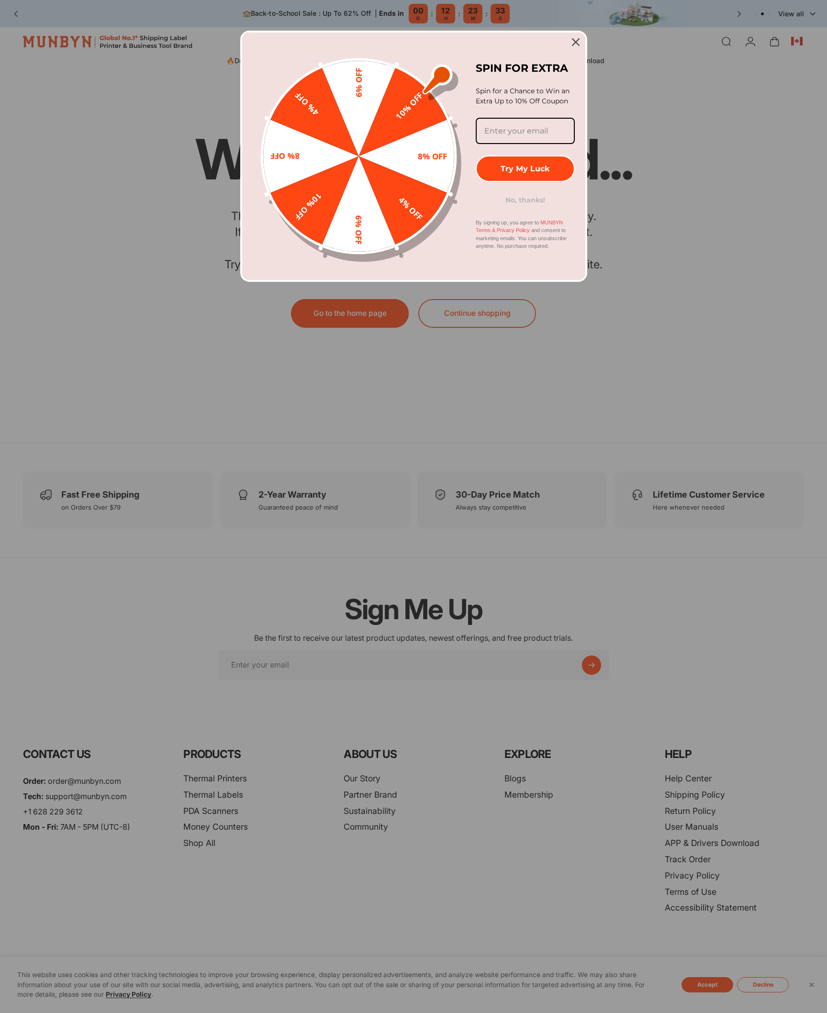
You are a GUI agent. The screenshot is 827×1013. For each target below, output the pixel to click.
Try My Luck (525, 168)
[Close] (575, 42)
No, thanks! (525, 200)
